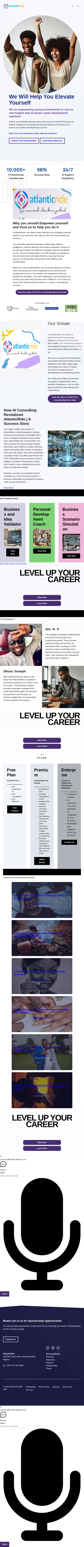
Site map (29, 1390)
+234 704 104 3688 (14, 1365)
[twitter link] (52, 1347)
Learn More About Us (52, 141)
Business (50, 1357)
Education (50, 1360)
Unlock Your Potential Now (23, 141)
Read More (9, 488)
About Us (56, 1387)
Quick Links (67, 1387)
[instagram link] (47, 1347)
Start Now (42, 597)
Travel (49, 1368)
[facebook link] (58, 1347)
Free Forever (14, 809)
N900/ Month (42, 861)
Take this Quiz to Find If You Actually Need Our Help (42, 292)
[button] (72, 6)
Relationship (51, 1366)
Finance (49, 1363)
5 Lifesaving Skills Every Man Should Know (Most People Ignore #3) (39, 935)
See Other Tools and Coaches (13, 564)
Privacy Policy (44, 1387)
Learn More (42, 603)
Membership (30, 1387)
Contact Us (69, 842)
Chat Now (13, 552)
